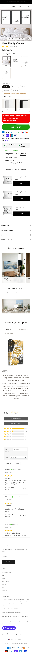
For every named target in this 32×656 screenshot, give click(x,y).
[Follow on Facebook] (3, 634)
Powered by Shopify (21, 643)
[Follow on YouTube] (16, 634)
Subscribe (8, 562)
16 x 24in (14, 86)
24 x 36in (6, 90)
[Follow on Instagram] (7, 634)
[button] (16, 428)
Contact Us (5, 590)
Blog (3, 575)
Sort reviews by (7, 452)
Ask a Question (16, 423)
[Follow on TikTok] (21, 634)
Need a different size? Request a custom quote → (14, 93)
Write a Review (16, 418)
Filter (6, 457)
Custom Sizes (5, 235)
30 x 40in (15, 90)
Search (4, 587)
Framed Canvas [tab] (23, 329)
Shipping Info (5, 225)
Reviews (4, 584)
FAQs (3, 578)
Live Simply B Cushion (20, 192)
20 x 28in (23, 86)
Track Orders (5, 581)
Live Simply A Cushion (20, 177)
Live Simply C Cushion (20, 207)
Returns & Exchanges (7, 230)
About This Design (6, 240)
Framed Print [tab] (9, 333)
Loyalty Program (6, 572)
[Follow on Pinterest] (12, 634)
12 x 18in (6, 86)
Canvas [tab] (8, 329)
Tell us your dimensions (23, 154)
